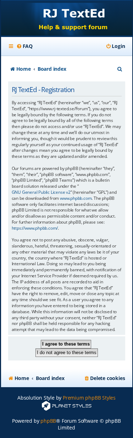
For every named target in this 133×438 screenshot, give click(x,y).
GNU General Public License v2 (41, 192)
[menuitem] (24, 46)
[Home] (66, 18)
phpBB (48, 420)
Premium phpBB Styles (89, 397)
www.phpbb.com (76, 198)
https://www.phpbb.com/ (35, 228)
